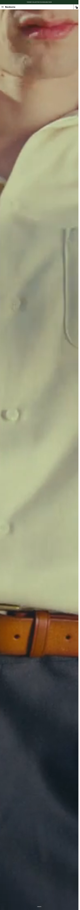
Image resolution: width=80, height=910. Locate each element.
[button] (2, 6)
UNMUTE (39, 906)
